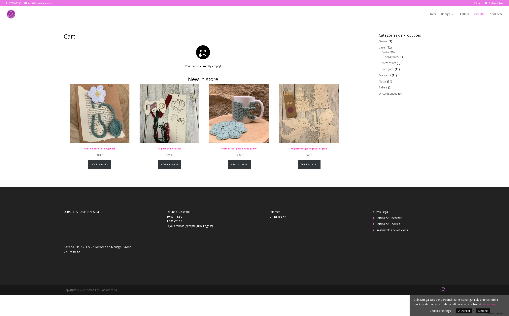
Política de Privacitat (389, 218)
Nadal (382, 81)
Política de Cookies (388, 224)
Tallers (464, 14)
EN (280, 216)
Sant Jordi (388, 69)
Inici (433, 14)
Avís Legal (382, 212)
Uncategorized (388, 93)
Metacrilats (389, 63)
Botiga (445, 14)
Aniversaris (392, 57)
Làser (382, 47)
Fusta (385, 52)
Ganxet (383, 41)
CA (271, 216)
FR (284, 216)
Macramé (385, 75)
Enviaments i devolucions (392, 230)
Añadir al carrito (99, 164)
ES (475, 3)
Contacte (496, 14)
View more (489, 304)
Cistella (479, 14)
